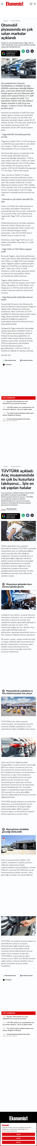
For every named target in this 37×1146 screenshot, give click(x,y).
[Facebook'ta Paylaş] (27, 51)
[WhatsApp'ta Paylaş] (23, 51)
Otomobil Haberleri (15, 20)
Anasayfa (5, 20)
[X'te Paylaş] (32, 51)
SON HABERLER (8, 398)
